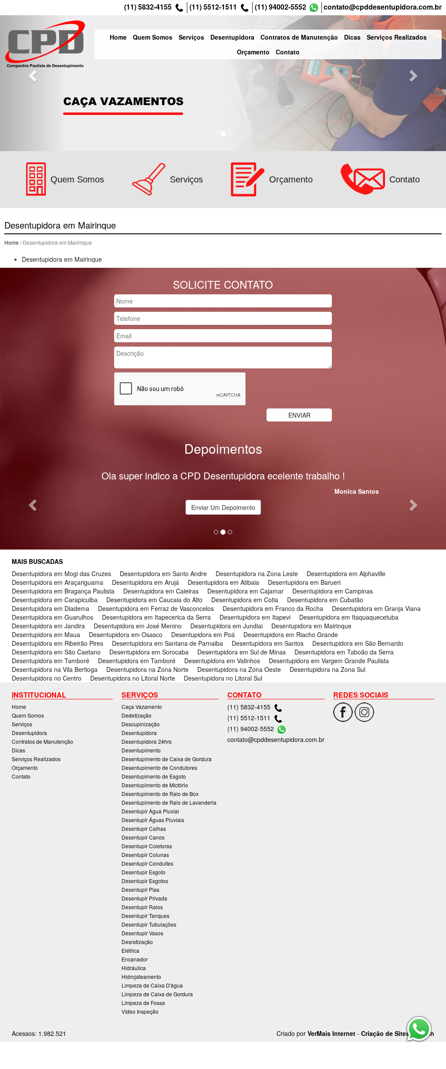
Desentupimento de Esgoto (154, 776)
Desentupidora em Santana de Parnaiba (167, 643)
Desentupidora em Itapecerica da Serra (156, 617)
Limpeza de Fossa (143, 1002)
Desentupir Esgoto (144, 872)
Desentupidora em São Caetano (56, 651)
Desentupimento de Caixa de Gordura (167, 758)
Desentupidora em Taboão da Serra (344, 651)
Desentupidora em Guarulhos (52, 617)
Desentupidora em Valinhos (222, 660)
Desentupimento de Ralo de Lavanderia (169, 802)
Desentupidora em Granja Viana (376, 608)
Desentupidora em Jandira (48, 625)
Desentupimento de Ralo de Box (160, 793)
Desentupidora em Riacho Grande (290, 634)
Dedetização (137, 715)
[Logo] (45, 44)
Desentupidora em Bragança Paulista (63, 591)
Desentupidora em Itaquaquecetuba (349, 617)
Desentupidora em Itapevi (255, 617)
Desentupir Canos (143, 837)
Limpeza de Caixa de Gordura (157, 994)
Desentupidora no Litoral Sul (223, 678)
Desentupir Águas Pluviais (153, 819)
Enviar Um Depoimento (223, 507)
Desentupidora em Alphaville (346, 573)
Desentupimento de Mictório (155, 785)
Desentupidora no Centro (46, 678)
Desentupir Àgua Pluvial (150, 811)
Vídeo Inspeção (140, 1011)
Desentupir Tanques (145, 915)
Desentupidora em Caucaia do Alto (154, 599)
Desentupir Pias (140, 889)
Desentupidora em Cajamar (245, 591)
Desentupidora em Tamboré (50, 660)
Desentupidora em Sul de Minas (241, 651)
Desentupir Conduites (147, 863)
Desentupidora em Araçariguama (57, 582)
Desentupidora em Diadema (50, 608)
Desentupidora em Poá (203, 634)
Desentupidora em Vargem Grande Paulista (329, 660)
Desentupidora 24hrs (147, 741)
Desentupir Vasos (142, 933)
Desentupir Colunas (145, 854)
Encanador (135, 959)
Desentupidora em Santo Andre (163, 573)
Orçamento (253, 51)
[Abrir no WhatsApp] (313, 7)
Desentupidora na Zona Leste (257, 573)
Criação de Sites (385, 1033)
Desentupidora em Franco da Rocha (273, 608)
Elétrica (130, 950)
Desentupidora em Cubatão (325, 599)
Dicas (352, 37)
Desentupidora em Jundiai (226, 625)
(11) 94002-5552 (280, 7)
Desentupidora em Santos (268, 643)
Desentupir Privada (144, 898)
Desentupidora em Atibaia (223, 582)
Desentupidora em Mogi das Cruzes (61, 573)
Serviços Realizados (397, 37)
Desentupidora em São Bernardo (357, 643)
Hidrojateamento (141, 976)
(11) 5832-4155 (148, 7)
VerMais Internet (331, 1033)
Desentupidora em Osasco (125, 634)
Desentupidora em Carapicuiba (55, 599)
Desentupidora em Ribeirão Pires (57, 643)
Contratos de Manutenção (299, 37)
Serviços (191, 37)
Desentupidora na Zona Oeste (239, 669)
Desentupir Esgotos (145, 880)
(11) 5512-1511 (213, 7)
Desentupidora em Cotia (244, 599)
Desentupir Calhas (144, 828)
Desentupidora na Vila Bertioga (55, 669)
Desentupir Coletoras (147, 846)
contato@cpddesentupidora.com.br (383, 7)
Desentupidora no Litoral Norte (132, 678)
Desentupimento (141, 750)
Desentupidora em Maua (46, 634)
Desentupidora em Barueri (304, 582)
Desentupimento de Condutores (159, 767)
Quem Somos (152, 37)
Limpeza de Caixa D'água (152, 985)
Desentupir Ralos (142, 907)
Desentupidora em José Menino (138, 625)
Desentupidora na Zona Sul (327, 669)
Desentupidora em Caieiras (161, 591)
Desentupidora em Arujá (145, 582)
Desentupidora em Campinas (332, 591)
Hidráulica (134, 967)
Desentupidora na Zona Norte (147, 669)
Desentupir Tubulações (149, 924)
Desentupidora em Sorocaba (149, 651)
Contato (288, 51)
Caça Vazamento (142, 706)
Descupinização (141, 724)
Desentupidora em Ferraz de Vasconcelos (156, 608)
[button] (33, 75)
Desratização (137, 941)
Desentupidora (232, 37)
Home (118, 37)
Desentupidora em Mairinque (62, 259)
